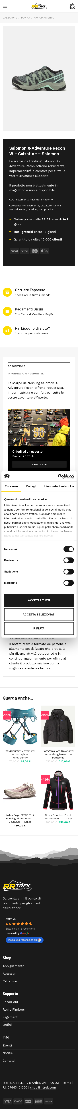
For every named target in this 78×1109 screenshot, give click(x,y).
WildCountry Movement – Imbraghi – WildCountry (19, 754)
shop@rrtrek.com (43, 1087)
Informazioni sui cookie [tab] (59, 486)
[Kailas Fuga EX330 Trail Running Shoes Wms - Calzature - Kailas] (20, 790)
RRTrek (11, 919)
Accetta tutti (39, 600)
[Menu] (5, 6)
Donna (25, 17)
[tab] (39, 366)
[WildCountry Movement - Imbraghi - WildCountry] (20, 726)
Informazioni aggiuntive (26, 373)
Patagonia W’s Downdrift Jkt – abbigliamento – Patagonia (58, 754)
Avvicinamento (44, 17)
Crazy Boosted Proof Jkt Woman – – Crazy (58, 817)
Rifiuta (38, 628)
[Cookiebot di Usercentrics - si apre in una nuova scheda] (58, 476)
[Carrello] (72, 6)
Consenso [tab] (11, 486)
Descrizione (16, 366)
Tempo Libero (47, 209)
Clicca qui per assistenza (31, 333)
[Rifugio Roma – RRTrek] (39, 6)
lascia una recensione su (22, 940)
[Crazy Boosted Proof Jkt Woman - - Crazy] (58, 790)
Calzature (10, 17)
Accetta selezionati (39, 614)
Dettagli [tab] (31, 486)
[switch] (68, 560)
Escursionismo (17, 209)
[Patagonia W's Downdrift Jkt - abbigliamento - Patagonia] (58, 726)
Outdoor (32, 209)
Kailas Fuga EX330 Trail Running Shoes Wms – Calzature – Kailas (19, 818)
